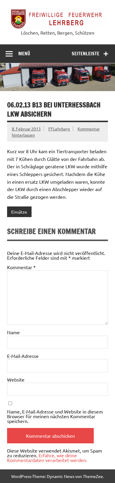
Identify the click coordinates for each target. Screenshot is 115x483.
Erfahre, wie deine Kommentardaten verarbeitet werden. (47, 457)
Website (15, 379)
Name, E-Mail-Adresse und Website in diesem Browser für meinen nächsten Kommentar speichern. (55, 416)
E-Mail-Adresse (23, 355)
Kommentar (21, 267)
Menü (24, 53)
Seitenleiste (85, 53)
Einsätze (19, 211)
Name (13, 332)
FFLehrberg (59, 128)
